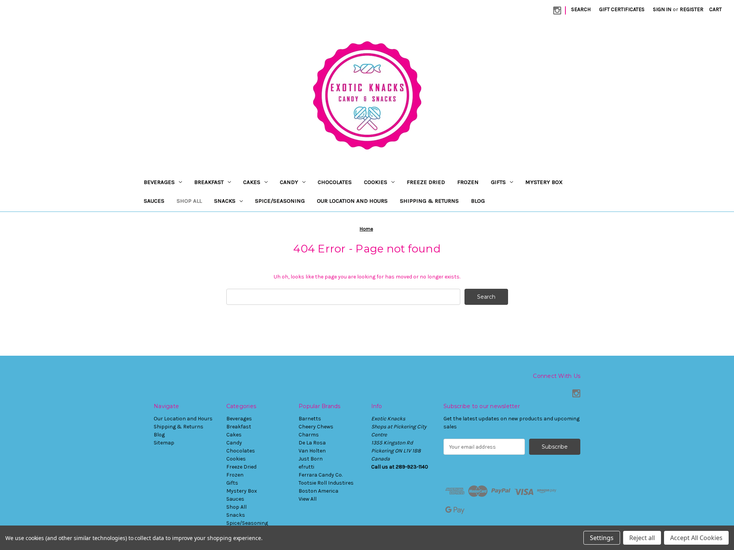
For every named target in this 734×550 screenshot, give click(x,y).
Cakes (251, 182)
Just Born (311, 459)
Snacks (224, 200)
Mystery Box (544, 182)
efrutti (306, 467)
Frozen (468, 182)
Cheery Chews (316, 426)
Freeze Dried (426, 182)
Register (691, 9)
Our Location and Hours (352, 200)
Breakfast (209, 182)
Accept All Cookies (696, 538)
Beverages (159, 182)
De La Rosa (312, 442)
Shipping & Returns (429, 200)
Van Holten (312, 450)
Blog (478, 200)
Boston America (318, 491)
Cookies (375, 182)
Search (581, 9)
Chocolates (335, 182)
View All (308, 499)
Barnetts (310, 418)
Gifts (498, 182)
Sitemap (164, 442)
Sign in (662, 9)
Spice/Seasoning (280, 200)
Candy (289, 182)
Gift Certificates (622, 9)
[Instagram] (557, 11)
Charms (309, 434)
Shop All (189, 200)
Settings (602, 538)
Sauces (154, 200)
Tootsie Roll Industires (326, 483)
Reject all (642, 538)
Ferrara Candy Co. (321, 475)
